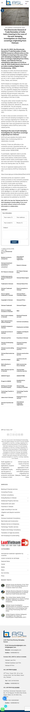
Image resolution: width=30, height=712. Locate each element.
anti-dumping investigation (15, 74)
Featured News (5, 561)
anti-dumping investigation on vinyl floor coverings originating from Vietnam (15, 454)
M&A (2, 515)
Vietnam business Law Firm (13, 663)
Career (3, 564)
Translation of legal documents (10, 532)
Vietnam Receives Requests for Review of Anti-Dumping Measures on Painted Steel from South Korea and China (17, 592)
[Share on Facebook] (11, 434)
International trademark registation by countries (12, 554)
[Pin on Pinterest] (19, 434)
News (23, 27)
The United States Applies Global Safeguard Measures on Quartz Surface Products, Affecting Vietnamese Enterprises (17, 599)
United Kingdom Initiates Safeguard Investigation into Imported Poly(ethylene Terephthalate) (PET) (16, 616)
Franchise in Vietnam (7, 506)
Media (3, 567)
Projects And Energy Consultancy (11, 530)
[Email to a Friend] (16, 434)
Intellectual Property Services (9, 500)
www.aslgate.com (16, 650)
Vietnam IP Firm (9, 665)
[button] (2, 2)
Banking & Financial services (9, 489)
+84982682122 (14, 652)
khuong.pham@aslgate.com (17, 645)
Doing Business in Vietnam (9, 498)
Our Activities (5, 573)
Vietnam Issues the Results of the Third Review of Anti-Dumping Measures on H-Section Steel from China (17, 586)
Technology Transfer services (9, 527)
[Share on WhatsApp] (8, 434)
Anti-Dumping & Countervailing (13, 27)
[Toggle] (28, 498)
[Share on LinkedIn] (22, 434)
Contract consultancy (7, 495)
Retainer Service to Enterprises (10, 524)
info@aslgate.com (10, 647)
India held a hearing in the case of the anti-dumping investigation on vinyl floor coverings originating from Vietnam (15, 457)
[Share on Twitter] (13, 434)
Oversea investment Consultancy (10, 518)
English (27, 1)
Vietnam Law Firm (10, 660)
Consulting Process (6, 492)
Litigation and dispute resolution (10, 512)
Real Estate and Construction (9, 521)
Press (2, 576)
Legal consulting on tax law (9, 509)
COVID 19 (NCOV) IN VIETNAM (10, 558)
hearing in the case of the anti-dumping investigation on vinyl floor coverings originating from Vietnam (15, 443)
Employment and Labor (8, 503)
